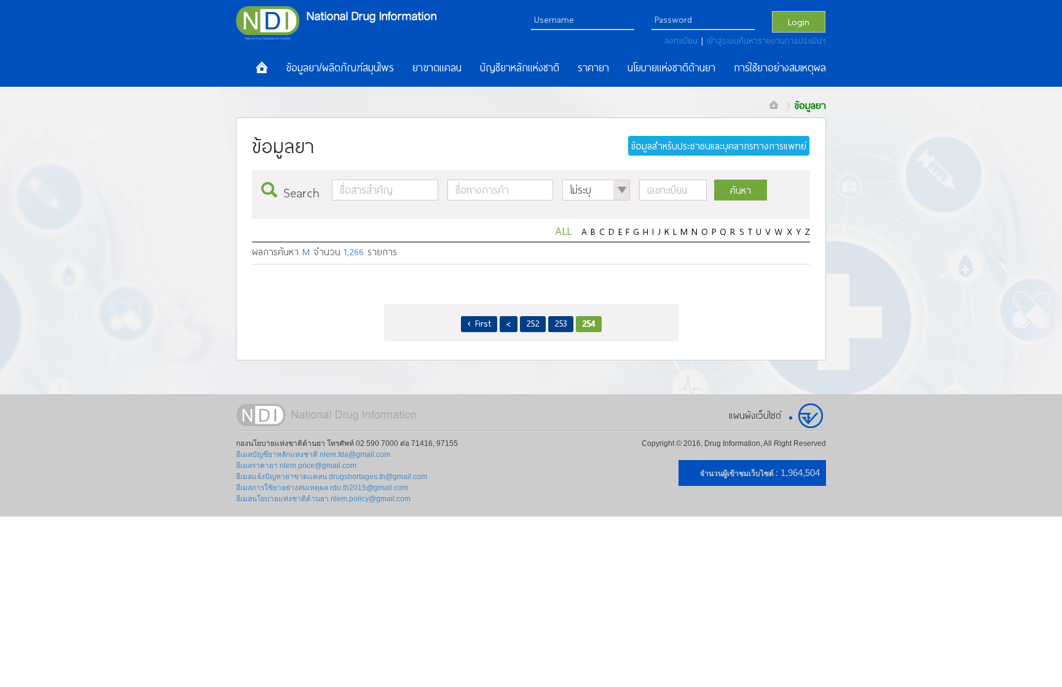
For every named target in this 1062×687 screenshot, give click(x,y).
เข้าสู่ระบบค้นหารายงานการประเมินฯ (766, 40)
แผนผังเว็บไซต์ (755, 415)
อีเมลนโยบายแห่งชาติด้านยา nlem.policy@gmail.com (323, 498)
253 (560, 323)
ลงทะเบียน (682, 40)
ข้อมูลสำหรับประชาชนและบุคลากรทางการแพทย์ (718, 146)
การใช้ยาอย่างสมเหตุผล (780, 68)
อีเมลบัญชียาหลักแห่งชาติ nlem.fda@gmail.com (313, 454)
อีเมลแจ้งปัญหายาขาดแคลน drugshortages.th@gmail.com (331, 476)
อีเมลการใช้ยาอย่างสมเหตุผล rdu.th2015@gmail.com (322, 487)
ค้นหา (740, 190)
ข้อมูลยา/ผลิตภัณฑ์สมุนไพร (340, 68)
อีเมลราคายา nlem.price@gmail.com (296, 465)
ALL (563, 230)
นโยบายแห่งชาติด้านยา (671, 68)
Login (798, 21)
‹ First (479, 323)
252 (533, 323)
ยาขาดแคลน (437, 68)
